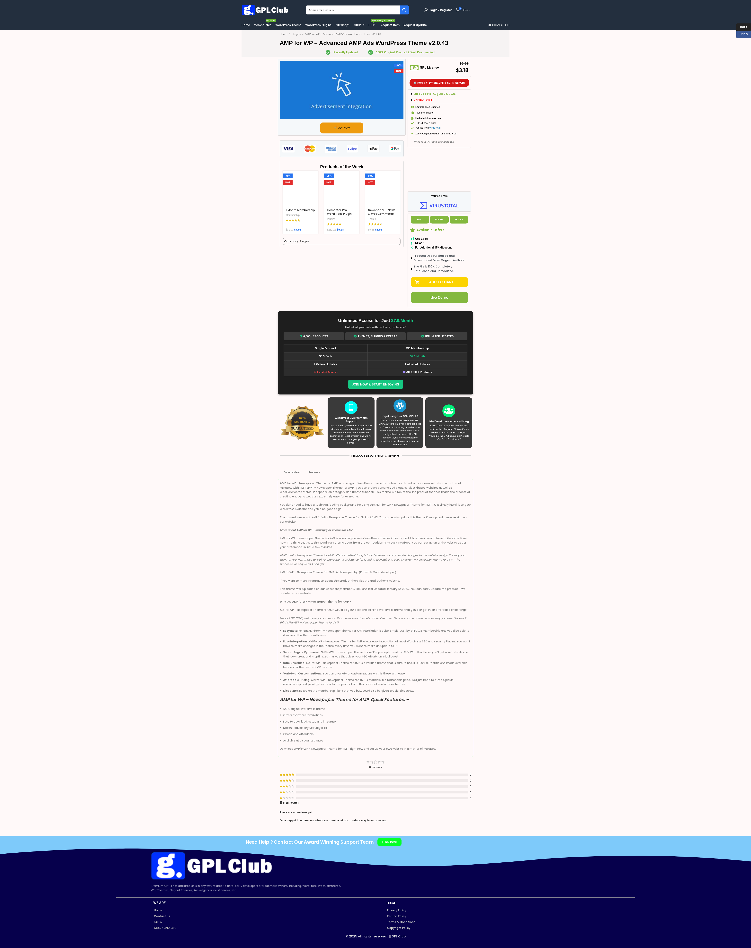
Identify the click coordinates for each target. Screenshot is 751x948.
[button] (439, 282)
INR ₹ (741, 27)
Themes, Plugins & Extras (377, 336)
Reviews (314, 472)
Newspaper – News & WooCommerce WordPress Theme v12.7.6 (381, 216)
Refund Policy (396, 916)
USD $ (742, 34)
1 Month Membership (300, 210)
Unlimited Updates (439, 336)
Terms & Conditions (401, 922)
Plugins (296, 34)
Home (284, 34)
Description (292, 472)
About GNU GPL (165, 928)
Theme (372, 218)
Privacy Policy (396, 910)
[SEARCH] (404, 9)
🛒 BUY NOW (342, 127)
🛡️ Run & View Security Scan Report (439, 82)
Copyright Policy (398, 928)
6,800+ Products (315, 336)
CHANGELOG (500, 25)
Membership (293, 215)
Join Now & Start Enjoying (375, 384)
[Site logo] (266, 9)
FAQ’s (158, 922)
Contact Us (162, 916)
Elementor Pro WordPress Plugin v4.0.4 (339, 214)
